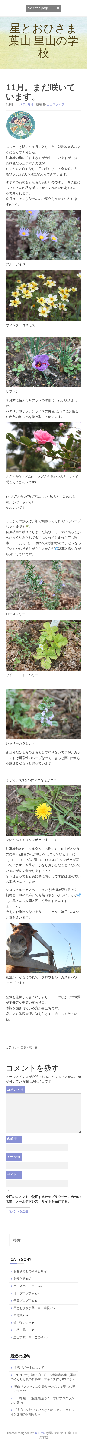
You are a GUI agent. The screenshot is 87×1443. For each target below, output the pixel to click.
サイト (12, 1175)
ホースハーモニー (25, 1286)
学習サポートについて (29, 1368)
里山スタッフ (56, 104)
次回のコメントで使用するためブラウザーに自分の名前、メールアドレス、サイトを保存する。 (43, 1199)
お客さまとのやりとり (28, 1271)
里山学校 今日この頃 (28, 1337)
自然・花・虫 (29, 1047)
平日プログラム (24, 1301)
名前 (12, 1139)
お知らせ (19, 1278)
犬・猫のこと (22, 1323)
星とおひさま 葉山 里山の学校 (43, 41)
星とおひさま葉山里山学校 (31, 1308)
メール (13, 1157)
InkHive (40, 1433)
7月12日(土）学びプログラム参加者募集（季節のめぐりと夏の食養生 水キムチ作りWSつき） (43, 1377)
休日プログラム (24, 1293)
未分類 (18, 1315)
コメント (15, 1089)
